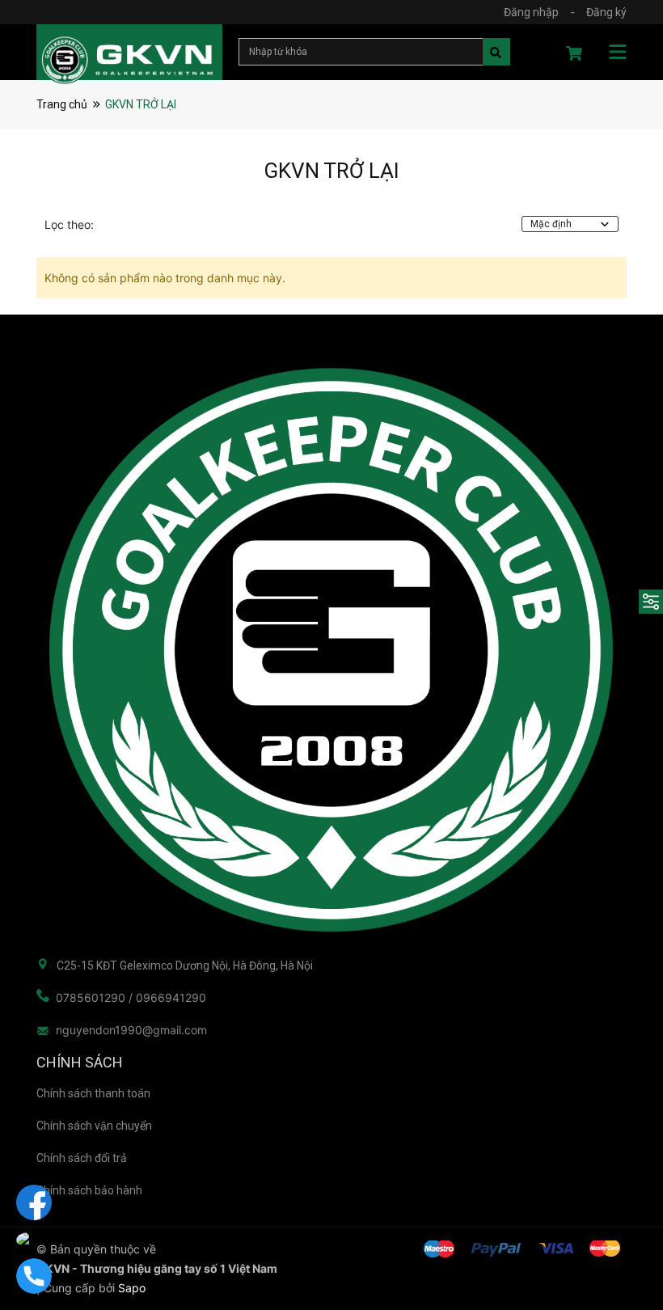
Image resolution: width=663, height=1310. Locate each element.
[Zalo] (34, 1239)
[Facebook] (34, 1202)
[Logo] (331, 650)
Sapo (132, 1288)
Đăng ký (606, 12)
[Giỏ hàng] (574, 55)
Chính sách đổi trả (81, 1158)
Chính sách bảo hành (89, 1190)
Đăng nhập (531, 12)
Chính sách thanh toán (93, 1093)
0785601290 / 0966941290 (131, 997)
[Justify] (494, 53)
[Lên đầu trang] (618, 1233)
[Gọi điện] (34, 1276)
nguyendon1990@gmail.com (131, 1030)
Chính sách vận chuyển (94, 1125)
